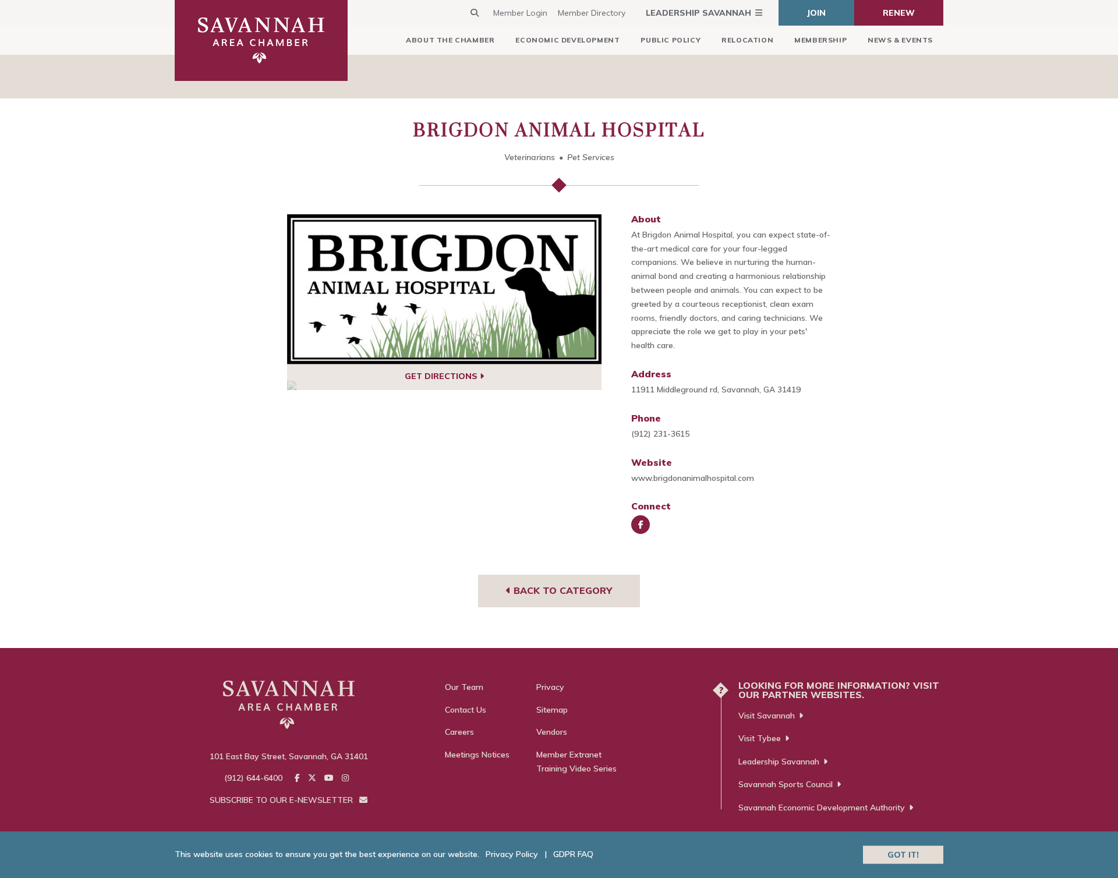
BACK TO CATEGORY (561, 590)
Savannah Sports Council (785, 784)
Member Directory (591, 13)
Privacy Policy (512, 854)
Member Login (520, 13)
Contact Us (465, 709)
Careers (459, 732)
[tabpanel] (444, 289)
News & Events (900, 40)
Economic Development (567, 40)
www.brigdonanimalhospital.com (692, 478)
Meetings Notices (477, 754)
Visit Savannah (766, 715)
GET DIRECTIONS (442, 376)
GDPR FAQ (573, 854)
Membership (820, 40)
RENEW (899, 13)
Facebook (640, 524)
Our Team (464, 687)
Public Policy (670, 40)
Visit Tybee (759, 738)
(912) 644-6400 (253, 778)
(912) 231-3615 (660, 434)
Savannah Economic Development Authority (821, 807)
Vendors (551, 732)
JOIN (816, 13)
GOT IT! (903, 854)
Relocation (747, 40)
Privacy (550, 687)
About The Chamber (450, 40)
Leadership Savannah (698, 13)
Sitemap (552, 709)
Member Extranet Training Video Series (576, 761)
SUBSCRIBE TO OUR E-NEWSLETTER (282, 800)
